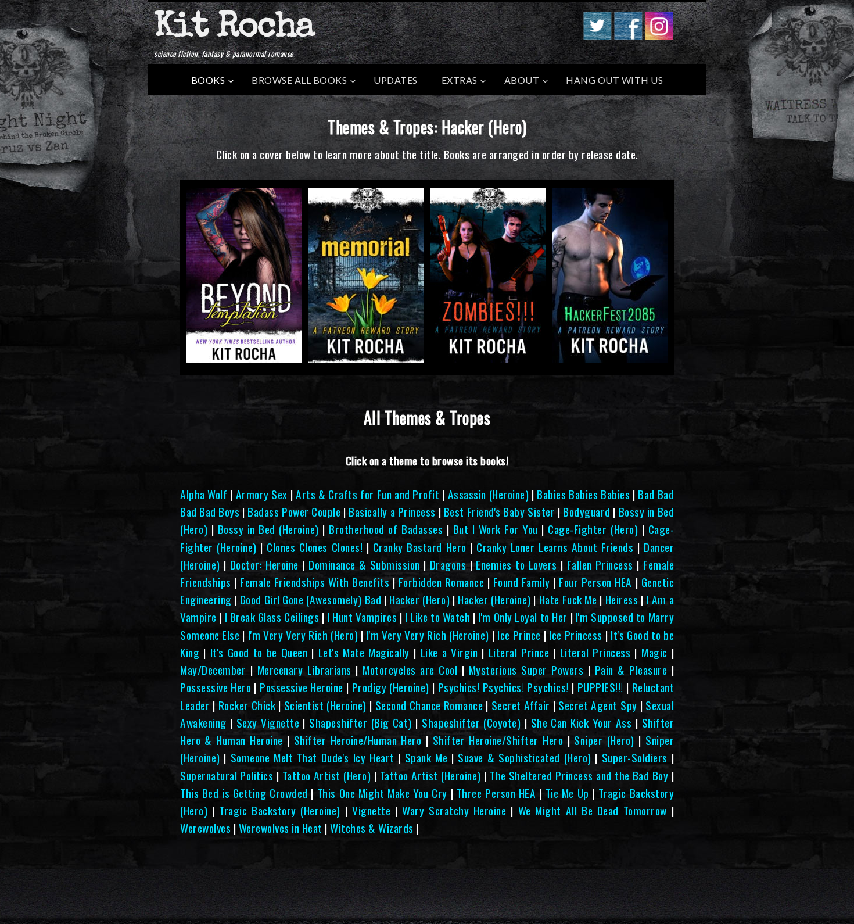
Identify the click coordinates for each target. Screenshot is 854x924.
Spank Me (426, 757)
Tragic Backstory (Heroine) (279, 810)
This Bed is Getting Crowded (244, 793)
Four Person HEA (595, 582)
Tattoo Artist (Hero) (326, 775)
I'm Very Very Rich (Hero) (303, 634)
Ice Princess (575, 634)
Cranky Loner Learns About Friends (554, 547)
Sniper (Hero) (604, 740)
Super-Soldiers (635, 757)
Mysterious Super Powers (526, 669)
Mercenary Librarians (304, 669)
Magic (654, 652)
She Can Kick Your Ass (581, 722)
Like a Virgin (449, 652)
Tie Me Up (567, 793)
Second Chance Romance (429, 705)
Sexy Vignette (267, 722)
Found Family (521, 582)
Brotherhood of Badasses (386, 529)
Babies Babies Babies (583, 494)
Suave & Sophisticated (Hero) (524, 757)
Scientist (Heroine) (325, 705)
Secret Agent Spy (597, 705)
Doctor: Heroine (264, 564)
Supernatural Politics (226, 775)
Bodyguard (587, 511)
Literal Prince (519, 652)
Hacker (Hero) (419, 599)
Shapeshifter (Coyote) (471, 722)
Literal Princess (595, 652)
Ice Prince (518, 634)
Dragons (448, 564)
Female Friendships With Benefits (314, 582)
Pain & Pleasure (631, 669)
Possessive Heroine (301, 687)
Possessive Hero (215, 687)
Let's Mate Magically (364, 652)
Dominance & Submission (364, 564)
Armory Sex (262, 494)
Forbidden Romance (442, 582)
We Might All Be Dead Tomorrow (592, 810)
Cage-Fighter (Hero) (593, 529)
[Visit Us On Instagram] (658, 36)
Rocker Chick (247, 705)
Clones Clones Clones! (315, 547)
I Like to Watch (437, 616)
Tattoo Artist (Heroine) (430, 775)
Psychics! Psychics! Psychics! (503, 687)
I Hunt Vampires (362, 616)
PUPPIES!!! (600, 687)
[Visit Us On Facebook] (627, 36)
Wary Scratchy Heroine (454, 810)
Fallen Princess (600, 564)
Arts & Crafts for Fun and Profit (367, 494)
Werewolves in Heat (280, 827)
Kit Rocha (234, 28)
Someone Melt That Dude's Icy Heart (312, 757)
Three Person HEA (496, 793)
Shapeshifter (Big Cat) (360, 722)
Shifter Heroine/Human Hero (358, 740)
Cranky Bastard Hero (420, 547)
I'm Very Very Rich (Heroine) (428, 634)
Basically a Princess (392, 511)
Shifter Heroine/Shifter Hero (498, 740)
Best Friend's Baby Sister (499, 511)
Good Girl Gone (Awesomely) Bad (310, 599)
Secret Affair (520, 705)
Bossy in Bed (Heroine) (268, 529)
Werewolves (205, 827)
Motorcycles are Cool (410, 669)
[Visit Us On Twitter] (597, 36)
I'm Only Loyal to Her (522, 616)
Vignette (371, 810)
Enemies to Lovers (516, 564)
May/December (213, 669)
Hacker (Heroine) (494, 599)
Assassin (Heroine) (488, 494)
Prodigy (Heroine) (390, 687)
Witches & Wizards (372, 827)
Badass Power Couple (293, 511)
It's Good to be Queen (259, 652)
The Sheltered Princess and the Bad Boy (579, 775)
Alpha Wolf (203, 494)
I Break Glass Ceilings (272, 616)
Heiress (621, 599)
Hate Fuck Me (568, 599)
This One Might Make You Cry (382, 793)
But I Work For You (495, 529)
